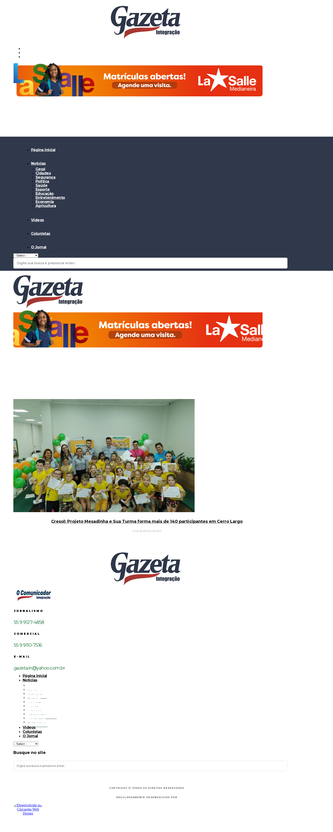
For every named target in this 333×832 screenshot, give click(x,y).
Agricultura (46, 206)
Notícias (38, 163)
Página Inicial (43, 150)
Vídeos (37, 220)
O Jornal (38, 247)
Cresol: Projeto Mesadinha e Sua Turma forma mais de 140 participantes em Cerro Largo (147, 521)
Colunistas (40, 233)
